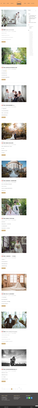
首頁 (1, 3)
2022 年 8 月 (30, 38)
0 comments (9, 31)
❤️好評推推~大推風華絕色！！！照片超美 (9, 256)
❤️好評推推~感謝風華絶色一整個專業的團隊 (9, 180)
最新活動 (8, 3)
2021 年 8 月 (30, 48)
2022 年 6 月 (30, 41)
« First (2, 387)
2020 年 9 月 (30, 52)
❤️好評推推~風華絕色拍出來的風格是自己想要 (9, 67)
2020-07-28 (3, 28)
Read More (3, 41)
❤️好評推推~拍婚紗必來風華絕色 (32, 22)
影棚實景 (25, 3)
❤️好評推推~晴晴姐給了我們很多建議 (8, 218)
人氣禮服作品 (12, 3)
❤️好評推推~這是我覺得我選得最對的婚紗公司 (9, 369)
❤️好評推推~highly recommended (8, 29)
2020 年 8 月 (30, 53)
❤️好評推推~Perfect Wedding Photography (9, 331)
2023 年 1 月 (30, 33)
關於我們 (4, 3)
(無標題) (30, 21)
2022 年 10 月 (30, 37)
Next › (19, 387)
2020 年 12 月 (30, 49)
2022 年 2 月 (30, 45)
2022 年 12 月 (30, 34)
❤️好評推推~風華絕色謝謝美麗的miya (8, 105)
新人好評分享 (32, 3)
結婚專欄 (29, 3)
